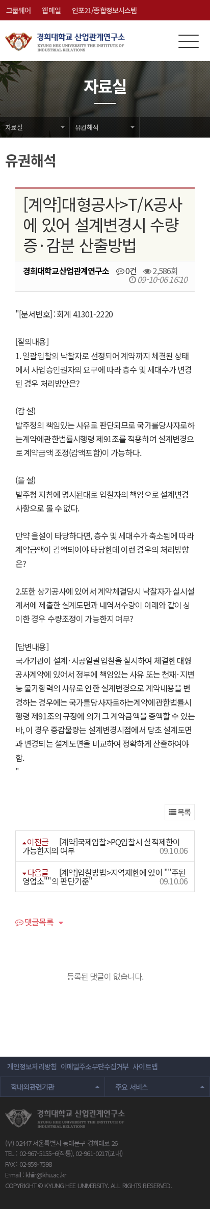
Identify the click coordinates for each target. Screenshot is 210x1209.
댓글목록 (38, 923)
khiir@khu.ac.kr (45, 1174)
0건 (130, 270)
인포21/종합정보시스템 (104, 10)
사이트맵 (145, 1066)
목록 (183, 812)
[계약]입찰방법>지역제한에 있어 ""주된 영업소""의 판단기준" (104, 876)
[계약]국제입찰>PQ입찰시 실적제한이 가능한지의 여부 (101, 846)
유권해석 (86, 127)
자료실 (13, 127)
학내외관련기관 (33, 1087)
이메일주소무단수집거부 (94, 1066)
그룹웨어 (18, 10)
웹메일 (51, 10)
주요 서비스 (131, 1087)
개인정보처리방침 (32, 1066)
